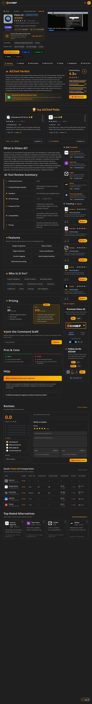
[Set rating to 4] (42, 428)
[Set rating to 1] (35, 428)
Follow (82, 372)
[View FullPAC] (66, 174)
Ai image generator (53, 124)
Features (21, 63)
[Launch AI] (89, 2)
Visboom (57, 117)
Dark (73, 318)
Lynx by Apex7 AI (74, 151)
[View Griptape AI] (66, 248)
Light (78, 318)
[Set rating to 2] (37, 428)
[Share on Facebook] (70, 342)
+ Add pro (55, 450)
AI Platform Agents (73, 232)
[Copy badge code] (81, 342)
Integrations (73, 63)
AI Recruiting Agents (74, 270)
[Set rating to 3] (40, 428)
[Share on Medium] (79, 342)
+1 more (41, 46)
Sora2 (13, 117)
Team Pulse (72, 162)
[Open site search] (85, 2)
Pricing (61, 63)
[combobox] (17, 459)
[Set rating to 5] (45, 428)
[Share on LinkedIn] (76, 342)
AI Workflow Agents (73, 251)
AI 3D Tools (76, 188)
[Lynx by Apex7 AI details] (7, 523)
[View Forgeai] (66, 286)
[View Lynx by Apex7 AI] (66, 153)
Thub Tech (72, 228)
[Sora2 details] (8, 117)
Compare (37, 141)
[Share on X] (73, 342)
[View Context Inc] (66, 209)
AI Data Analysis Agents (74, 212)
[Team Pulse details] (28, 523)
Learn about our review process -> (24, 99)
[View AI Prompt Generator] (66, 195)
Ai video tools (10, 124)
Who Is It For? (48, 63)
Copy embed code (77, 378)
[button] (56, 342)
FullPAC (71, 173)
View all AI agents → (69, 304)
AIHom (71, 183)
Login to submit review (78, 460)
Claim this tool (36, 36)
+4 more (37, 43)
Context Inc (72, 209)
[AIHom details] (71, 523)
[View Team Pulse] (66, 163)
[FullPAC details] (50, 523)
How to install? (83, 333)
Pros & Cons (86, 63)
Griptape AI (72, 248)
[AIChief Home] (11, 3)
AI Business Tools (78, 178)
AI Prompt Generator (76, 194)
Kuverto (71, 267)
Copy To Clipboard (71, 333)
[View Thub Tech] (66, 228)
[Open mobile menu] (3, 3)
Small (78, 366)
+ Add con (82, 450)
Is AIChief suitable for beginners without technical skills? (26, 395)
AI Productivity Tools (79, 157)
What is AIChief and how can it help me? (20, 378)
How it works (34, 63)
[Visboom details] (51, 117)
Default (73, 366)
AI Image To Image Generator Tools (24, 43)
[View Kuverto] (66, 267)
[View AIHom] (66, 184)
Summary (10, 63)
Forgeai (71, 286)
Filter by (8, 438)
